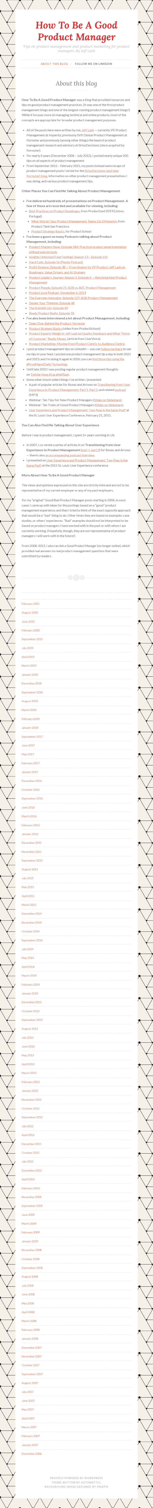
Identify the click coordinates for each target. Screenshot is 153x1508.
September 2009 (32, 1205)
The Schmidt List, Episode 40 (48, 308)
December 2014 (32, 913)
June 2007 (28, 1400)
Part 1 (84, 390)
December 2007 (32, 1347)
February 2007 (31, 1436)
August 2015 (30, 869)
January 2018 (30, 727)
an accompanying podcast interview (69, 455)
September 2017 (32, 736)
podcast (120, 390)
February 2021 (31, 603)
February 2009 (31, 1232)
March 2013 (29, 1073)
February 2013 (31, 1082)
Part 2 (93, 390)
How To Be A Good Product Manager (76, 31)
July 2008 (27, 1285)
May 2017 (28, 754)
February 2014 (31, 984)
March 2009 (29, 1223)
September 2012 (32, 1117)
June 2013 (28, 1046)
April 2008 (28, 1312)
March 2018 (29, 710)
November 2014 (32, 922)
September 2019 (32, 639)
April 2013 (28, 1064)
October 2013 (30, 1011)
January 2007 (30, 1445)
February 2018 (31, 718)
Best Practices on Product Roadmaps (54, 211)
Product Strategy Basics (47, 231)
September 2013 (32, 1019)
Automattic (91, 1482)
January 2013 (30, 1090)
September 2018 (32, 692)
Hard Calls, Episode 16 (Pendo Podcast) (56, 262)
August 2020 (30, 612)
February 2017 (31, 763)
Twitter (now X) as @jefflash (49, 374)
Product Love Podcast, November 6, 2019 (57, 292)
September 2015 (32, 860)
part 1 (86, 450)
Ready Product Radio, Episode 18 (51, 313)
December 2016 (32, 781)
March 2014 (29, 975)
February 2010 (31, 1188)
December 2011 (32, 1144)
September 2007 (32, 1374)
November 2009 (32, 1197)
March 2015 (29, 904)
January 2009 (30, 1241)
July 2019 (27, 648)
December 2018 (32, 683)
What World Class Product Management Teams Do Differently (74, 221)
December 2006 (32, 1453)
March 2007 (29, 1427)
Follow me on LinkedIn (93, 63)
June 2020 (28, 621)
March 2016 (29, 816)
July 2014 (27, 949)
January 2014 (30, 993)
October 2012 (30, 1108)
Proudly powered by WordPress (76, 1478)
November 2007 (32, 1356)
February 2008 (31, 1329)
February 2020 (31, 630)
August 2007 (30, 1383)
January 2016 (30, 834)
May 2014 (28, 957)
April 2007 (28, 1418)
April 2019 (28, 656)
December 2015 (32, 842)
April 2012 (28, 1135)
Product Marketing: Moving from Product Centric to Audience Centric (77, 343)
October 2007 (30, 1365)
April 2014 (28, 966)
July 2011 (27, 1161)
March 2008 (29, 1320)
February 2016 (31, 825)
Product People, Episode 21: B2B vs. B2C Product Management (72, 287)
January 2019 (30, 674)
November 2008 (32, 1250)
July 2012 (27, 1126)
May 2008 (28, 1303)
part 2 (95, 450)
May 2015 (28, 887)
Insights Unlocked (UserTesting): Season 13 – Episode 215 (68, 257)
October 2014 (30, 931)
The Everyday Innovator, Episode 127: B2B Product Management (73, 298)
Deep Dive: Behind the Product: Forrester (57, 323)
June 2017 (28, 745)
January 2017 (30, 772)
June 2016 (28, 807)
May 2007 (28, 1409)
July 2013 (27, 1037)
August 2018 (30, 701)
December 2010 (32, 1170)
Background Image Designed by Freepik (76, 1486)
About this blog (54, 63)
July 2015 (27, 878)
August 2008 (30, 1276)
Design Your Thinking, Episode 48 (52, 303)
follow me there (111, 349)
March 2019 (29, 665)
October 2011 (30, 1152)
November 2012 (32, 1099)
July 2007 (27, 1392)
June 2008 (28, 1294)
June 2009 (28, 1214)
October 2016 (30, 789)
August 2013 (30, 1028)
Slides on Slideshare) (108, 400)
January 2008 (30, 1338)
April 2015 (28, 896)
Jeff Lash (88, 130)
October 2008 (30, 1259)
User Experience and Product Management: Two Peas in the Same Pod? (77, 410)
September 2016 (32, 798)
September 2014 (32, 940)
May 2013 (28, 1055)
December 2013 (32, 1002)
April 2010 (28, 1179)
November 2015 (32, 851)
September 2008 (32, 1267)
